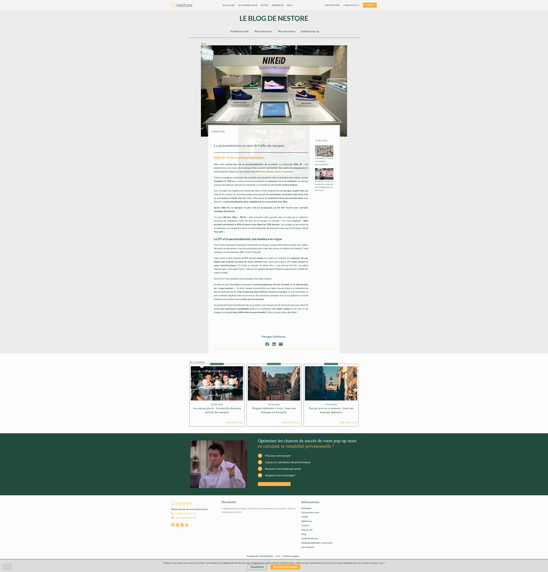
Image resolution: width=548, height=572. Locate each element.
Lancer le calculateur (274, 171)
